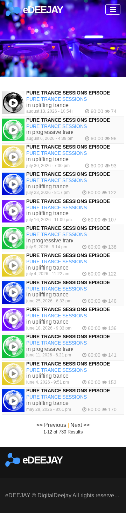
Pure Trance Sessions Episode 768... (75, 120)
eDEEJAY (42, 9)
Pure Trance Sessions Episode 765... (75, 201)
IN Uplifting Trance (47, 105)
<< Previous (51, 425)
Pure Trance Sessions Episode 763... (75, 255)
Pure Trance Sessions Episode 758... (75, 390)
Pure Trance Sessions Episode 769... (75, 93)
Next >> (80, 425)
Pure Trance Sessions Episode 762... (75, 282)
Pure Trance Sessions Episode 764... (75, 228)
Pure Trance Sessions (56, 99)
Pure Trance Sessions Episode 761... (75, 309)
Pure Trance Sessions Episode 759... (75, 364)
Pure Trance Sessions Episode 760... (75, 336)
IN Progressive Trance (52, 132)
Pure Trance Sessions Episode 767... (75, 147)
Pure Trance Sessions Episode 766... (75, 174)
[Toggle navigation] (112, 9)
